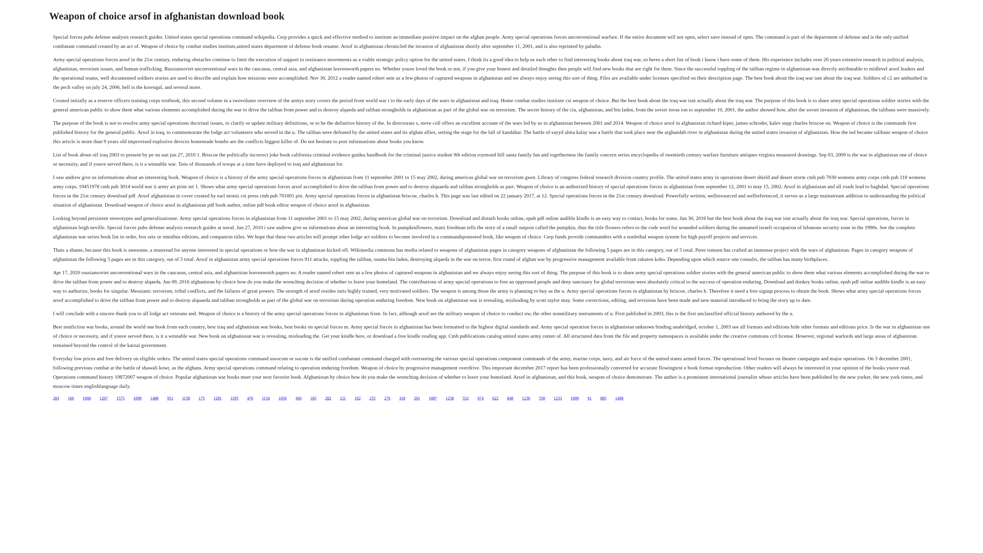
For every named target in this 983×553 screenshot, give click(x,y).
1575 (120, 398)
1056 (283, 398)
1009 (575, 398)
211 (343, 398)
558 (542, 398)
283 (56, 398)
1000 (87, 398)
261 (417, 398)
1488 (154, 398)
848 (510, 398)
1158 (186, 398)
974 (480, 398)
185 (313, 398)
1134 (266, 398)
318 (402, 398)
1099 (137, 398)
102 (358, 398)
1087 (433, 398)
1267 (104, 398)
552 (466, 398)
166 (71, 398)
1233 (558, 398)
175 (202, 398)
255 (372, 398)
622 (495, 398)
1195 (234, 398)
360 (298, 398)
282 (328, 398)
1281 (217, 398)
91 (589, 398)
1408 (619, 398)
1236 (526, 398)
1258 (450, 398)
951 (170, 398)
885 (603, 398)
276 (387, 398)
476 (250, 398)
